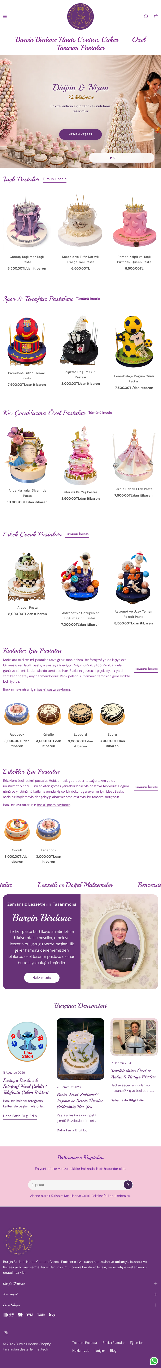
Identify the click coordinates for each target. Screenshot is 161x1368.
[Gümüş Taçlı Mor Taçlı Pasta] (27, 221)
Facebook (16, 735)
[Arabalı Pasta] (27, 574)
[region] (80, 100)
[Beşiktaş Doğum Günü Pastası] (80, 338)
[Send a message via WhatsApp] (154, 1361)
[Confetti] (17, 829)
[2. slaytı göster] (114, 158)
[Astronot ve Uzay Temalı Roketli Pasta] (133, 576)
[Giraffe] (49, 714)
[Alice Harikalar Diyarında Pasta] (27, 454)
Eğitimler (136, 1342)
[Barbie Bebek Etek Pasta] (133, 453)
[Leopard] (80, 714)
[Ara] (146, 16)
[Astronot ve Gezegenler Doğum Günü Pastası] (80, 576)
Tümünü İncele (54, 179)
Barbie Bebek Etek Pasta (133, 489)
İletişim (100, 1350)
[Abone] (128, 1184)
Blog (113, 1350)
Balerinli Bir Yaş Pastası (81, 492)
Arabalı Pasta (27, 607)
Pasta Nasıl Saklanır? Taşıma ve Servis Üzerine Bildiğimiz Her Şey (80, 1101)
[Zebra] (112, 714)
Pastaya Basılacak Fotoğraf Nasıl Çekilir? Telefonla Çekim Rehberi (25, 1086)
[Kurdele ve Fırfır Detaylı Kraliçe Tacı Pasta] (80, 221)
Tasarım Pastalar (84, 1342)
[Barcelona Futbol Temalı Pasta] (27, 338)
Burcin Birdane (27, 1344)
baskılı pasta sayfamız (53, 689)
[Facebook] (17, 714)
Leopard (80, 735)
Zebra (112, 735)
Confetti (16, 850)
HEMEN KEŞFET (80, 134)
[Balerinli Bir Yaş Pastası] (80, 455)
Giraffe (48, 735)
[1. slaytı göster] (111, 158)
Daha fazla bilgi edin (20, 1116)
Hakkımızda (41, 977)
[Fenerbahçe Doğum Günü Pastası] (134, 340)
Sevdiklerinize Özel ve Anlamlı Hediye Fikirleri (133, 1074)
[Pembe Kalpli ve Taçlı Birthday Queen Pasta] (134, 221)
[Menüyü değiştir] (5, 16)
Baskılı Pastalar (114, 1342)
